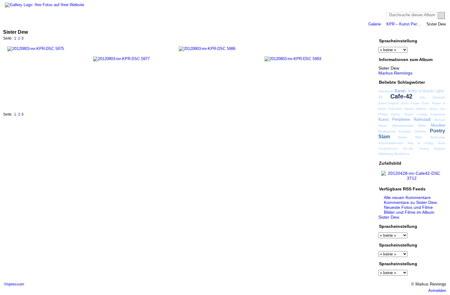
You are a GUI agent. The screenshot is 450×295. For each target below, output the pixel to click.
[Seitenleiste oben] (426, 31)
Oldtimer (420, 131)
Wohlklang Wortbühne (394, 153)
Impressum (14, 284)
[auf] (358, 38)
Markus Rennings (395, 73)
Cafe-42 (401, 96)
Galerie (374, 24)
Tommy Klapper (432, 148)
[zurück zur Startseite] (44, 4)
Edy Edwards (432, 97)
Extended (395, 108)
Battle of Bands (421, 91)
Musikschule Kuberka (394, 131)
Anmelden (437, 290)
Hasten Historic (415, 108)
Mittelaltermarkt (402, 125)
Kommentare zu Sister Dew (410, 202)
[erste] (345, 38)
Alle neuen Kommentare (407, 197)
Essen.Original (388, 103)
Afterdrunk (385, 91)
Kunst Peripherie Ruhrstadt (404, 119)
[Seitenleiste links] (420, 31)
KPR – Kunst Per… (403, 24)
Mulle (422, 125)
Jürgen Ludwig (415, 114)
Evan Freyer (410, 103)
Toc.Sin (408, 148)
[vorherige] (351, 38)
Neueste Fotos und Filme (408, 207)
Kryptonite (438, 114)
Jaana (433, 108)
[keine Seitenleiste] (432, 31)
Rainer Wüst (410, 137)
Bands (400, 91)
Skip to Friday (420, 143)
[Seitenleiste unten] (438, 31)
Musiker (438, 125)
